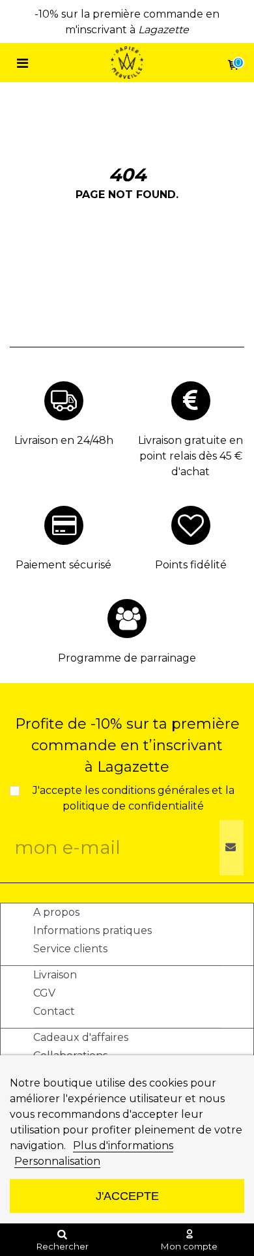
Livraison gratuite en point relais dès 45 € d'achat (190, 456)
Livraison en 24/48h (63, 440)
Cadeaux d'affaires (80, 1037)
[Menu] (22, 62)
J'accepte (127, 1196)
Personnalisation (57, 1161)
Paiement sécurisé (63, 565)
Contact (54, 1011)
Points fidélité (191, 565)
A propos (56, 912)
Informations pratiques (92, 930)
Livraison (55, 975)
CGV (44, 993)
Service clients (70, 948)
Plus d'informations (123, 1145)
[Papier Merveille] (127, 63)
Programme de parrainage (127, 658)
